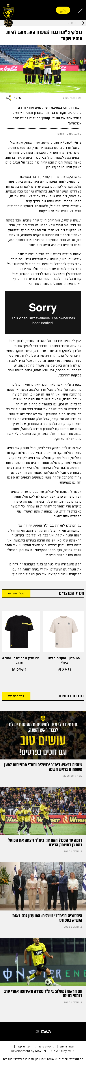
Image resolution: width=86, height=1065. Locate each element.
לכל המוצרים (16, 593)
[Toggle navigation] (80, 10)
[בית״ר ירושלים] (8, 14)
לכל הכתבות (16, 696)
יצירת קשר (23, 1046)
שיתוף (17, 97)
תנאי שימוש (67, 1046)
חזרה (71, 23)
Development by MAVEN (28, 1051)
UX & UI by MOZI (63, 1051)
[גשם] (43, 1031)
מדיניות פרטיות (45, 1046)
